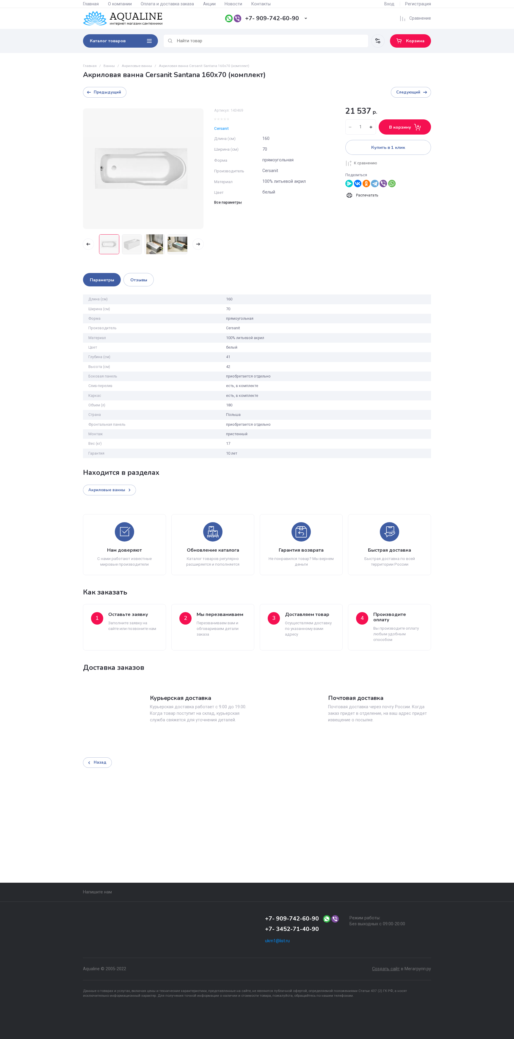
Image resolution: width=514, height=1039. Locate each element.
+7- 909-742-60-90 (272, 18)
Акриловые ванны (137, 66)
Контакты (261, 4)
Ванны (109, 66)
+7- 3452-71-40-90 (292, 929)
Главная (91, 4)
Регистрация (418, 4)
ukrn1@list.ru (277, 940)
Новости (233, 4)
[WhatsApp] (392, 183)
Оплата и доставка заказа (167, 4)
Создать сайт (386, 968)
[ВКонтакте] (357, 183)
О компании (120, 4)
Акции (209, 4)
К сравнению (365, 163)
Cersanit (221, 128)
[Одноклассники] (366, 183)
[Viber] (383, 183)
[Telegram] (374, 183)
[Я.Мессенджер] (349, 183)
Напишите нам (97, 892)
